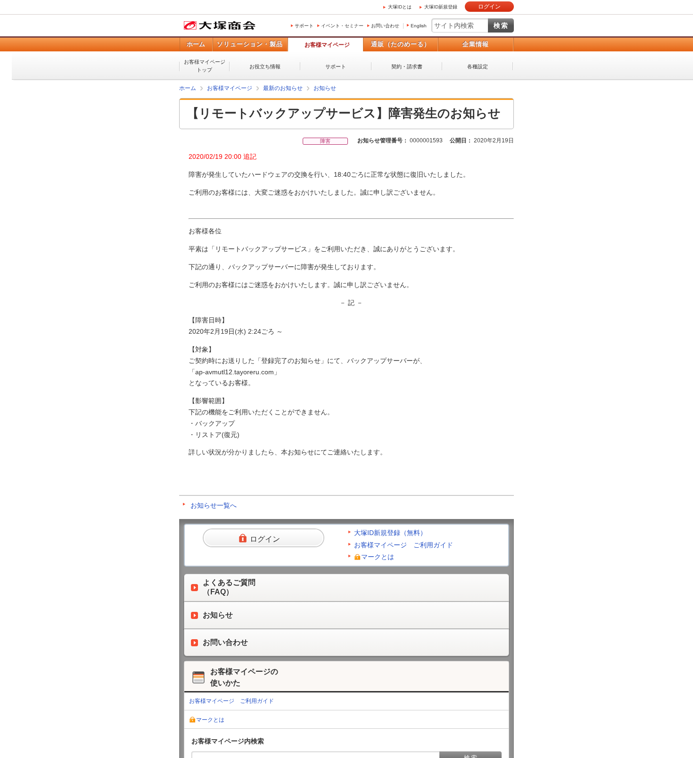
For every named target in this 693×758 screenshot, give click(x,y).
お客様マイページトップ (204, 66)
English (419, 25)
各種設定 (477, 66)
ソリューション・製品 (250, 44)
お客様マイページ (327, 44)
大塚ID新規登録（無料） (390, 532)
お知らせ (325, 88)
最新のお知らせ (283, 88)
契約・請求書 (406, 66)
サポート (304, 25)
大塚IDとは (400, 6)
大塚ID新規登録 (440, 6)
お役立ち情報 (264, 66)
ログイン (489, 6)
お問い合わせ (385, 25)
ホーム (196, 44)
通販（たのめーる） (400, 44)
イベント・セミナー (342, 25)
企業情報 (475, 44)
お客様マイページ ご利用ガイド (403, 545)
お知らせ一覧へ (213, 505)
